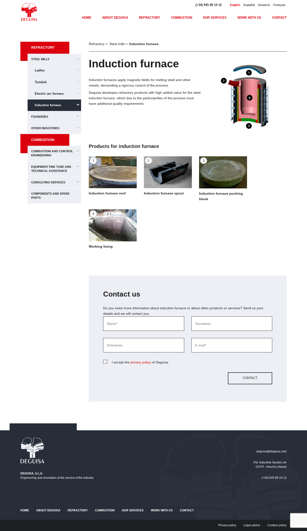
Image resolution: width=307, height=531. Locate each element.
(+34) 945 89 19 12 (208, 5)
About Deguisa (115, 17)
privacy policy (140, 362)
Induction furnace (48, 105)
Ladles (40, 70)
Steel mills (40, 59)
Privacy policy (227, 525)
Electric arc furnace (49, 93)
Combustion (181, 17)
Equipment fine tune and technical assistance (51, 169)
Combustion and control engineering (52, 153)
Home (86, 17)
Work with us (249, 17)
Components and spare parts (50, 195)
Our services (215, 17)
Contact (279, 17)
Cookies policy (277, 525)
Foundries (39, 116)
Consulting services (48, 182)
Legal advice (251, 525)
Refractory (149, 17)
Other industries (45, 128)
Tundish (41, 82)
